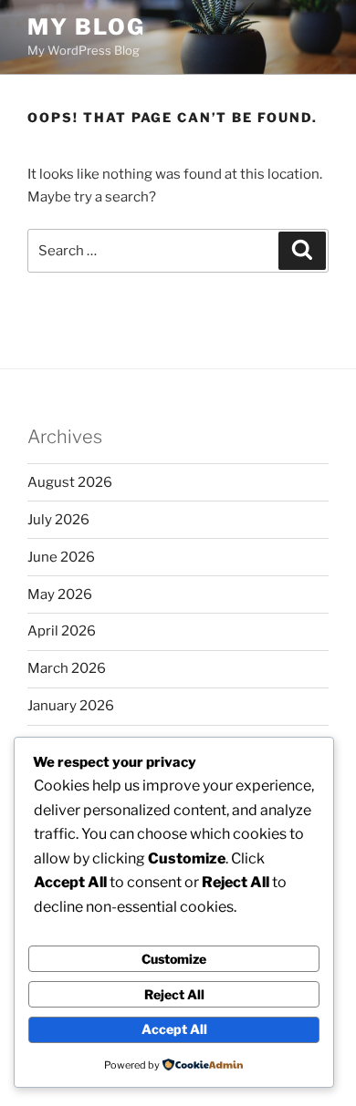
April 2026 (61, 631)
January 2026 (70, 706)
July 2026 (58, 520)
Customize (173, 958)
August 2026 (69, 482)
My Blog (85, 27)
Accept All (174, 1029)
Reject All (174, 994)
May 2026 (59, 594)
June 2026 (61, 557)
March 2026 (66, 668)
